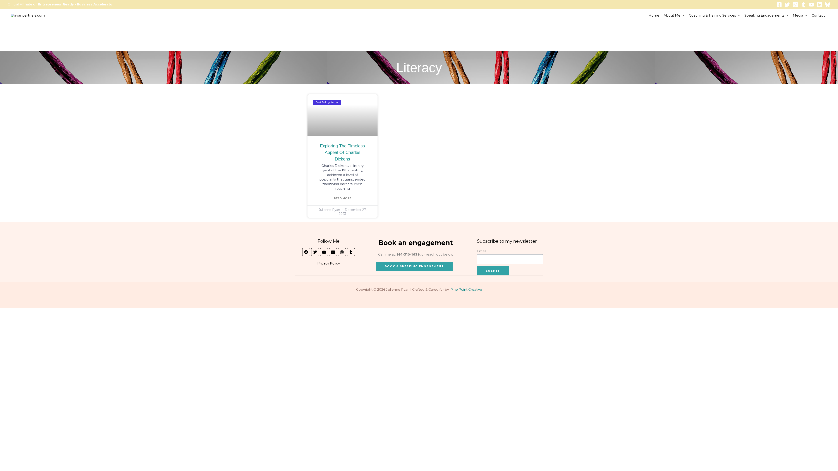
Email (481, 251)
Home (654, 15)
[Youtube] (811, 4)
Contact (818, 15)
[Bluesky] (827, 4)
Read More (342, 198)
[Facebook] (779, 4)
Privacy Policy (328, 263)
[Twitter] (787, 4)
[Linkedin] (819, 4)
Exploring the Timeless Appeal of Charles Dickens (342, 152)
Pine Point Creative (466, 289)
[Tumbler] (803, 4)
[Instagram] (795, 4)
